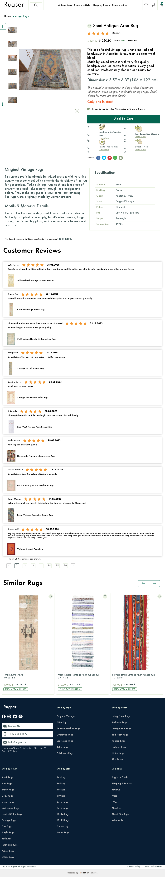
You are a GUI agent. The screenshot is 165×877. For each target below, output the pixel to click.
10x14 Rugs (63, 814)
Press (114, 796)
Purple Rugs (8, 833)
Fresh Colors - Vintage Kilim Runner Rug (24, 676)
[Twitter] (15, 717)
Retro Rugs (62, 747)
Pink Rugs (7, 826)
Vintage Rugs (65, 5)
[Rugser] (10, 709)
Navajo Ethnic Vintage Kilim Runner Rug (79, 676)
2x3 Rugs (61, 777)
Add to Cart (123, 119)
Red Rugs (6, 839)
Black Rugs (7, 777)
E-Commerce (92, 873)
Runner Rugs (63, 826)
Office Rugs (118, 753)
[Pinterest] (21, 717)
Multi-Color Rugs (10, 808)
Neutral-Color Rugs (12, 814)
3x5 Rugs (61, 784)
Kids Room (117, 759)
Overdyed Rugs (65, 735)
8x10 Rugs (62, 802)
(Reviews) (116, 33)
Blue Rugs (7, 784)
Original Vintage (66, 716)
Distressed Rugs (65, 741)
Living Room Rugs (121, 716)
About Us (116, 808)
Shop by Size (119, 5)
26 (65, 566)
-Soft (83, 873)
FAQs (114, 802)
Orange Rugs (9, 820)
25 (57, 566)
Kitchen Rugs (118, 741)
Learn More (140, 137)
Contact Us (14, 726)
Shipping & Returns (122, 784)
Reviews (116, 790)
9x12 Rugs (62, 808)
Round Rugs (63, 833)
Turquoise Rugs (10, 845)
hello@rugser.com (17, 742)
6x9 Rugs (61, 796)
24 (49, 566)
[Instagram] (9, 717)
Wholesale (117, 820)
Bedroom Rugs (119, 722)
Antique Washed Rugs (68, 729)
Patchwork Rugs (65, 753)
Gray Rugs (7, 796)
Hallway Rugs (119, 747)
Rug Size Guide (120, 777)
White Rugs (8, 857)
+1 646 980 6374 (17, 734)
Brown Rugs (8, 790)
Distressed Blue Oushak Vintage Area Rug (134, 676)
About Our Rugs (120, 814)
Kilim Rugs (62, 722)
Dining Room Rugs (121, 729)
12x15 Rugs (63, 820)
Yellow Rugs (8, 851)
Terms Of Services (153, 867)
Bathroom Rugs (120, 735)
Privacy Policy (133, 867)
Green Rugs (8, 802)
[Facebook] (4, 717)
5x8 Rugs (61, 790)
